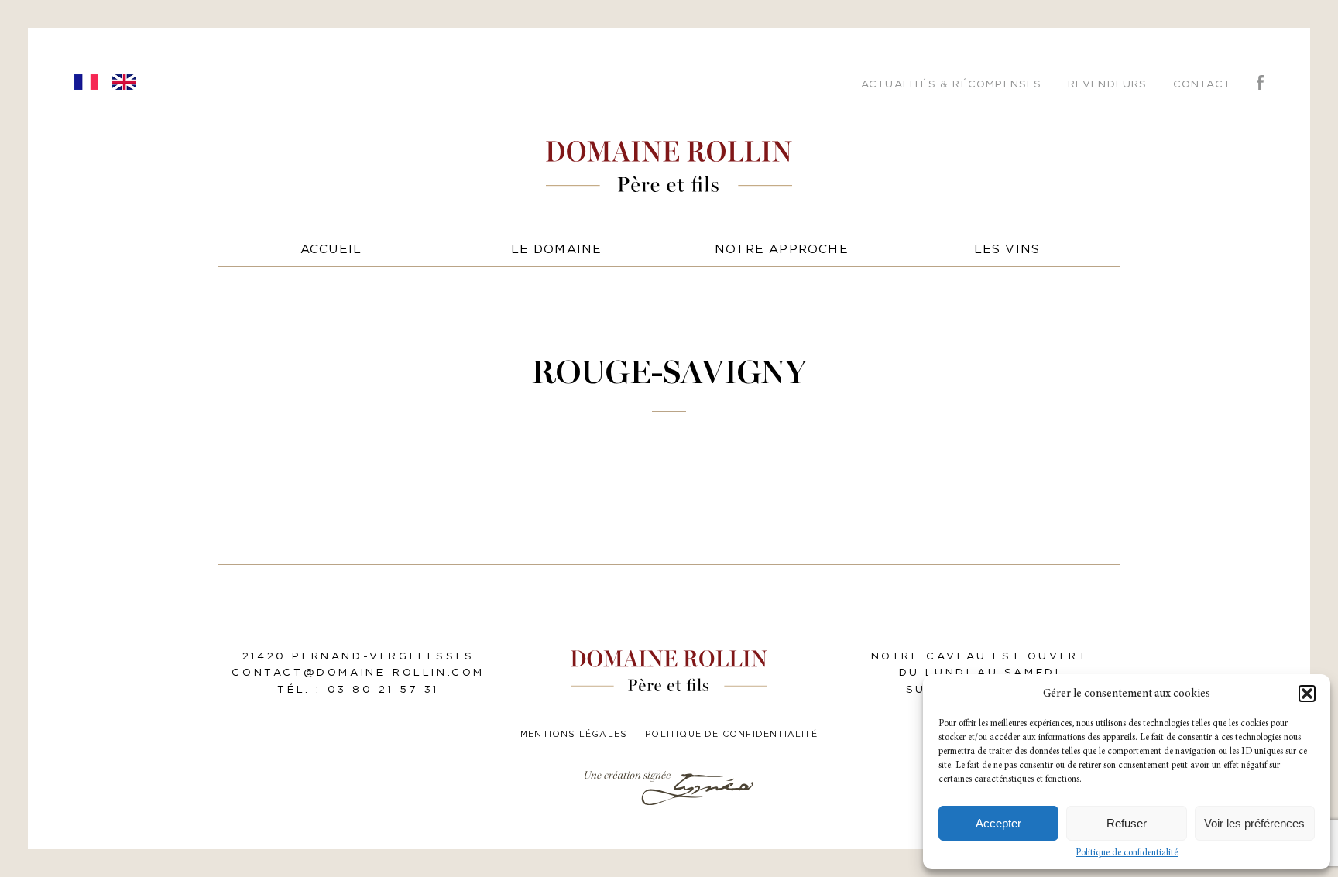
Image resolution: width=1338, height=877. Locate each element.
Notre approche (782, 249)
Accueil (331, 249)
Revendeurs (1108, 84)
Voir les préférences (1254, 823)
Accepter (998, 823)
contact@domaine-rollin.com (358, 672)
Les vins (1007, 249)
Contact (1202, 84)
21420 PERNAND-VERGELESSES (358, 656)
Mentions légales (573, 734)
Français (86, 82)
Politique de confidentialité (1127, 853)
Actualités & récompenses (951, 84)
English (124, 82)
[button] (1307, 693)
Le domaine (556, 249)
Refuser (1126, 823)
